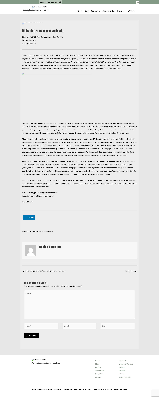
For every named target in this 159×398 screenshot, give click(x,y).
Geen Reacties (57, 37)
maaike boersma (44, 37)
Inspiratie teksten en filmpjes (42, 231)
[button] (50, 2)
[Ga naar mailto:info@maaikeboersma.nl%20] (138, 2)
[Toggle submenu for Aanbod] (99, 11)
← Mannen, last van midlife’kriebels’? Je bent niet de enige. (43, 271)
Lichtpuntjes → (131, 271)
